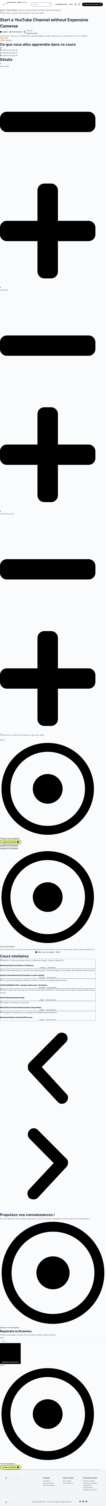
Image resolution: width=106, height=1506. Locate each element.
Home (2, 10)
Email (2, 1338)
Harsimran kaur (32, 33)
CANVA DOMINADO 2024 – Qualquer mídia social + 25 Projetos (23, 985)
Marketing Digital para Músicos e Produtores (17, 965)
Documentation (61, 4)
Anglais (5, 32)
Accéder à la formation (9, 842)
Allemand (42, 977)
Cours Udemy (11, 10)
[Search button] (50, 4)
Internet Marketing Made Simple (12, 998)
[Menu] (4, 4)
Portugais (43, 967)
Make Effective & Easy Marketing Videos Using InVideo (20, 1007)
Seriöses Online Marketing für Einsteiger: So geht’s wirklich (22, 975)
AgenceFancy (66, 1502)
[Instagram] (86, 1501)
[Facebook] (80, 1501)
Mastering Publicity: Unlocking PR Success (16, 1017)
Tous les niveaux (51, 977)
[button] (47, 1068)
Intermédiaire (17, 32)
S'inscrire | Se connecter (91, 4)
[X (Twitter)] (83, 1501)
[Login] (75, 4)
